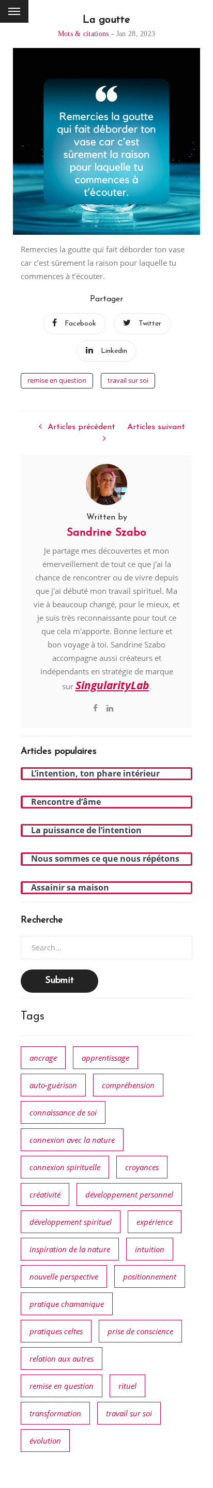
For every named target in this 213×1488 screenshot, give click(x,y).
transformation (55, 1413)
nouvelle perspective (63, 1276)
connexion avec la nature (72, 1140)
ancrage (43, 1058)
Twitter (150, 324)
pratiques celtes (56, 1331)
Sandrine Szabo (106, 532)
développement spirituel (70, 1222)
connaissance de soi (63, 1112)
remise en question (56, 380)
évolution (45, 1440)
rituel (127, 1386)
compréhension (128, 1085)
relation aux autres (61, 1358)
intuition (149, 1249)
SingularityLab (112, 685)
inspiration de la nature (69, 1249)
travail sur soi (128, 380)
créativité (44, 1194)
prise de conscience (140, 1331)
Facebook (80, 324)
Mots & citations (83, 34)
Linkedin (114, 351)
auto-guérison (53, 1085)
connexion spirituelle (64, 1167)
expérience (154, 1222)
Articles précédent (81, 427)
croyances (142, 1167)
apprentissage (105, 1058)
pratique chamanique (66, 1304)
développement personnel (129, 1194)
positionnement (149, 1276)
